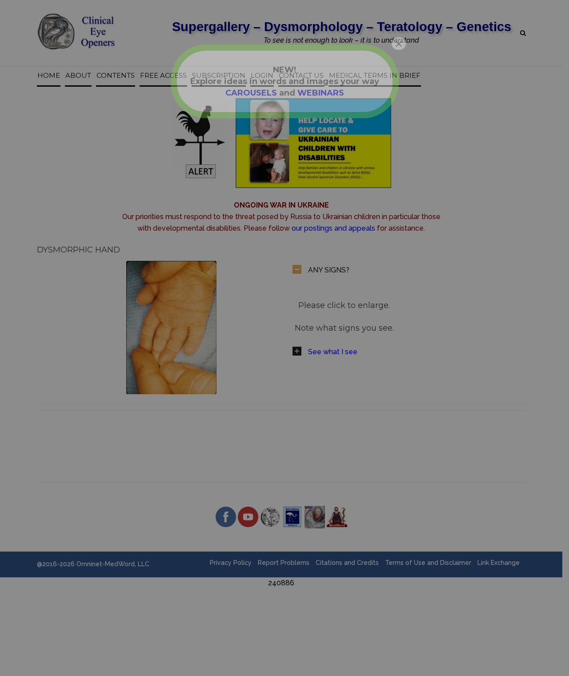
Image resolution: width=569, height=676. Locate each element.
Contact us (301, 76)
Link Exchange (498, 562)
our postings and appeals (333, 228)
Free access (163, 76)
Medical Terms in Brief (375, 76)
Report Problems (283, 562)
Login (262, 76)
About (78, 76)
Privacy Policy (231, 562)
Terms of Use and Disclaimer (428, 562)
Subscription (218, 76)
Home (48, 76)
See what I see (332, 352)
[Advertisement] (281, 609)
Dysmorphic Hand (78, 250)
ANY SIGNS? (328, 270)
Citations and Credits (347, 562)
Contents (115, 76)
